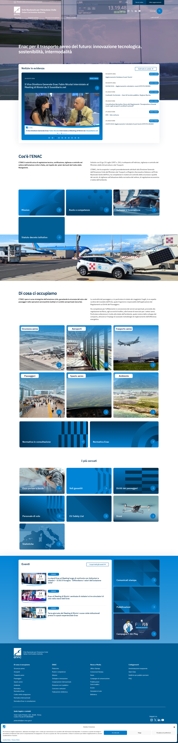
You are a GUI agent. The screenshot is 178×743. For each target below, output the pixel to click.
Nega (139, 733)
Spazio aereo (18, 682)
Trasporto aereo (19, 675)
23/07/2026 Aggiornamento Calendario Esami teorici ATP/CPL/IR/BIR (130, 124)
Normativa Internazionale (22, 698)
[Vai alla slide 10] (78, 138)
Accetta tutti (115, 733)
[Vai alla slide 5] (62, 138)
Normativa (17, 688)
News (92, 675)
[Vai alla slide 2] (52, 138)
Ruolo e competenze (59, 672)
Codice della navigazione (22, 694)
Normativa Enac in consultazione (25, 701)
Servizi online (139, 2)
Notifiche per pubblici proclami (139, 675)
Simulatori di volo (96, 691)
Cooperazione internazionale (61, 682)
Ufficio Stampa (95, 668)
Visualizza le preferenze (163, 733)
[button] (174, 727)
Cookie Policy (7, 739)
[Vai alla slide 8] (72, 138)
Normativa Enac (19, 691)
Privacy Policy (16, 739)
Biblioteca (93, 694)
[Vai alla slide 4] (59, 138)
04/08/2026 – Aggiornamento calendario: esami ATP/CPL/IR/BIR (128, 86)
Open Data (132, 672)
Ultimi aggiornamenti (155, 2)
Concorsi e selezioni (59, 688)
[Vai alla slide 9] (75, 138)
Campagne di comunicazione (100, 678)
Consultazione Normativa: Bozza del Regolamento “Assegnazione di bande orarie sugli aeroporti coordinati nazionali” (131, 105)
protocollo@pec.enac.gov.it (23, 720)
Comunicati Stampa (96, 672)
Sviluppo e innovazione (60, 678)
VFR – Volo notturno (112, 115)
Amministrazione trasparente (138, 668)
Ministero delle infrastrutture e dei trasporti (29, 2)
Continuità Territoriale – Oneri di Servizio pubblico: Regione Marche (128, 95)
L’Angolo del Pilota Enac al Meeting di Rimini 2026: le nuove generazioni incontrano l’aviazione (57, 86)
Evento (53, 574)
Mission (54, 675)
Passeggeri (17, 678)
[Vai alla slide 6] (65, 138)
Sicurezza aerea (19, 668)
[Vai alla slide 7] (69, 138)
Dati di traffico (94, 684)
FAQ (130, 678)
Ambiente (17, 685)
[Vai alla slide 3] (55, 138)
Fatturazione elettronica (60, 692)
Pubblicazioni (94, 682)
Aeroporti (17, 672)
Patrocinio (55, 668)
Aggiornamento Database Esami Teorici (119, 77)
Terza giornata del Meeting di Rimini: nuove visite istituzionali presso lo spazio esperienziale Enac (74, 614)
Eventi (92, 688)
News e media (94, 78)
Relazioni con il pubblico (60, 685)
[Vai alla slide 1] (49, 138)
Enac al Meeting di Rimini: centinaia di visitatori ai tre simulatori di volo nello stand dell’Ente (76, 597)
